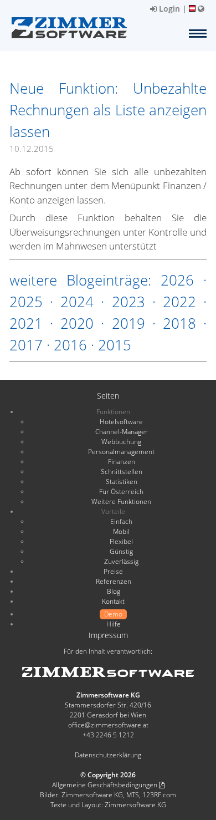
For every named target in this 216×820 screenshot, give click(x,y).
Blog (113, 591)
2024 (77, 302)
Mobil (121, 531)
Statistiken (121, 481)
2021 (26, 323)
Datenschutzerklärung (108, 755)
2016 (70, 345)
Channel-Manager (121, 431)
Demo (113, 614)
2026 (177, 280)
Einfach (121, 521)
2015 (114, 345)
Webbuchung (121, 441)
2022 (179, 302)
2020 (77, 323)
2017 (26, 345)
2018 (179, 323)
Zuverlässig (121, 561)
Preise (113, 571)
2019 (128, 323)
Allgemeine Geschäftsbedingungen (105, 785)
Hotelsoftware (121, 421)
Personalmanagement (121, 451)
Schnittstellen (121, 471)
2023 (128, 302)
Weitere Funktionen (121, 501)
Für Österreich (121, 491)
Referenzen (113, 581)
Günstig (121, 551)
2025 (26, 302)
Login (168, 8)
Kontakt (113, 601)
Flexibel (121, 541)
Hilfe (113, 624)
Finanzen (121, 461)
